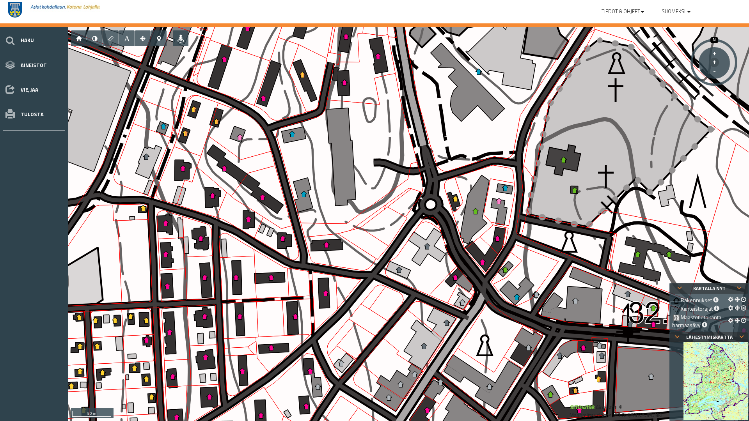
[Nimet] (127, 38)
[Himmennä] (95, 38)
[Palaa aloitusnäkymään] (79, 38)
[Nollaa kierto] (714, 62)
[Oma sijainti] (180, 38)
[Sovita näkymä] (143, 38)
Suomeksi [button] (674, 11)
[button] (623, 9)
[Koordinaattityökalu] (159, 38)
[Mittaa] (111, 38)
